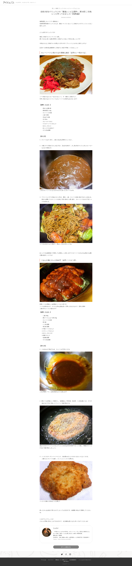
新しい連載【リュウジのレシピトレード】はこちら (66, 8)
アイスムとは (43, 559)
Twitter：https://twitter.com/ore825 (62, 539)
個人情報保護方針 (73, 559)
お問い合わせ (66, 561)
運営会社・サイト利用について (61, 559)
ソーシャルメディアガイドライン (85, 559)
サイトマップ (50, 559)
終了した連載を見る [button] (66, 547)
